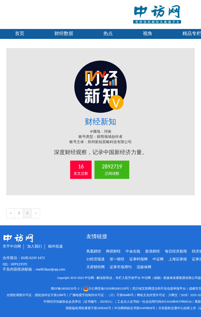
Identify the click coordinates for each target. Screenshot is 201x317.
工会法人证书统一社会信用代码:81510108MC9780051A (154, 301)
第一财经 (117, 259)
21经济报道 (95, 259)
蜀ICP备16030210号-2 (66, 288)
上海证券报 (178, 259)
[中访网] (157, 14)
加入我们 (34, 247)
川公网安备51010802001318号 (108, 288)
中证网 (158, 259)
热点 (108, 33)
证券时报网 (138, 259)
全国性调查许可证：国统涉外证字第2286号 (36, 295)
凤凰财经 (93, 252)
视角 (147, 33)
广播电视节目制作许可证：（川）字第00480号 (101, 295)
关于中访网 (12, 247)
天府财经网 (95, 267)
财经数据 (63, 33)
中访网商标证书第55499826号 (134, 308)
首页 (19, 33)
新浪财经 (152, 252)
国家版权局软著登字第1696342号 (88, 308)
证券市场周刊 (121, 267)
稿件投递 (55, 247)
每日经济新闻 (176, 252)
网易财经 (113, 252)
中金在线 (133, 252)
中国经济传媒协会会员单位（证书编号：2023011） (78, 301)
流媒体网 (144, 267)
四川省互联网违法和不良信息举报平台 (159, 288)
